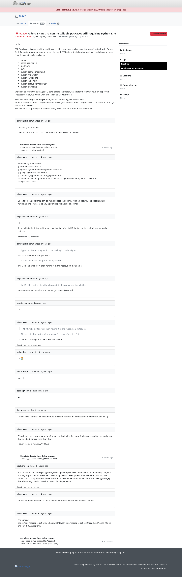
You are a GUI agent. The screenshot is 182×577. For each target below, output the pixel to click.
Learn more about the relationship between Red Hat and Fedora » (135, 564)
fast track (125, 64)
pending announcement (132, 68)
